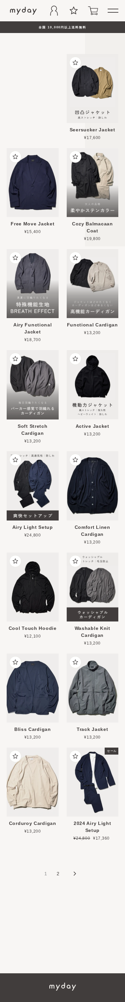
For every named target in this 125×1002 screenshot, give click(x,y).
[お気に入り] (74, 11)
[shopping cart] (93, 11)
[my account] (54, 11)
